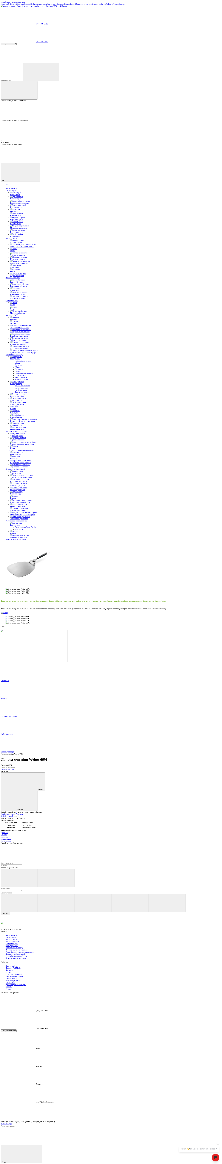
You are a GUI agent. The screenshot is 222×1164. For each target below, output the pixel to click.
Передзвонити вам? (9, 44)
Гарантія (116, 4)
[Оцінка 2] (56, 903)
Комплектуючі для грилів (16, 469)
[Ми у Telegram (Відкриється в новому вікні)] (18, 62)
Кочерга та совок (21, 380)
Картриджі (19, 529)
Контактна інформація (55, 4)
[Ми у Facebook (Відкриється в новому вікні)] (122, 62)
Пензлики (19, 369)
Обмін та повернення (38, 4)
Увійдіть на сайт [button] (7, 816)
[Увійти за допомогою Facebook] (19, 878)
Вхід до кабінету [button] (12, 966)
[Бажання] (111, 110)
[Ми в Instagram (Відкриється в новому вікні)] (157, 62)
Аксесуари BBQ (12, 315)
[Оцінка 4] (130, 903)
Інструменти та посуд (14, 355)
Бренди (122, 4)
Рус (7, 184)
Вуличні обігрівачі (13, 278)
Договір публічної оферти (102, 4)
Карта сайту (10, 983)
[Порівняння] (19, 90)
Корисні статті (70, 4)
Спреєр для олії (21, 375)
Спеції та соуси (12, 301)
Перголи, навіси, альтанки (16, 540)
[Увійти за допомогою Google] (56, 878)
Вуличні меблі (11, 238)
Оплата (27, 4)
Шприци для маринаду (24, 373)
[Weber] (4, 613)
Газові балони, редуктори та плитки (20, 450)
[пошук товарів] (41, 72)
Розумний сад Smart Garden (25, 527)
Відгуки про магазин (84, 4)
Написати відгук (7, 769)
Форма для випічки (22, 392)
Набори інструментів (23, 361)
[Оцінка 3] (93, 903)
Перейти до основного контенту (13, 2)
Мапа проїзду (6, 1124)
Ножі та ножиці (21, 390)
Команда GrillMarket (9, 4)
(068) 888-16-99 (42, 42)
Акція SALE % (11, 188)
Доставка (20, 4)
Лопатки (18, 365)
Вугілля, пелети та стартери (17, 431)
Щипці (17, 363)
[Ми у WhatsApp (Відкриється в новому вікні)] (53, 62)
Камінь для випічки (22, 386)
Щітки (17, 367)
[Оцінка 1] (19, 903)
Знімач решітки (21, 377)
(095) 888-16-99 (42, 24)
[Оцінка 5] (167, 903)
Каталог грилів (11, 190)
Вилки (17, 371)
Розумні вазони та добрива (16, 521)
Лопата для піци (21, 388)
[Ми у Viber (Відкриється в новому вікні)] (87, 62)
